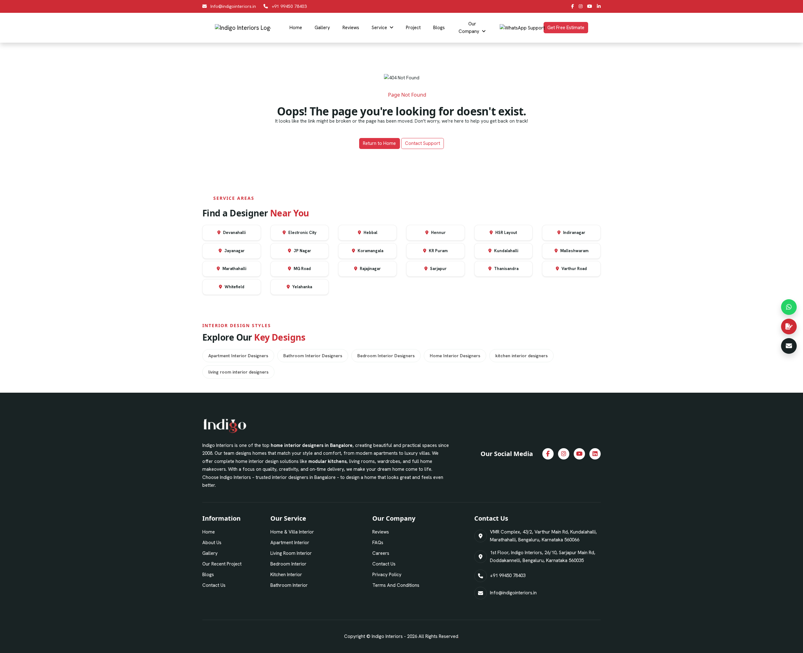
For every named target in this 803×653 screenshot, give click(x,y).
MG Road (302, 268)
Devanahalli (234, 232)
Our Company (469, 28)
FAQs (377, 542)
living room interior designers (238, 372)
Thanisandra (505, 268)
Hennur (438, 232)
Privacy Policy (387, 574)
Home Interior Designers (455, 355)
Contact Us (214, 585)
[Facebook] (572, 6)
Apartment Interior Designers (238, 355)
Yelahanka (301, 286)
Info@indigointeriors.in (233, 6)
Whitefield (234, 286)
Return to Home (379, 143)
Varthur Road (574, 268)
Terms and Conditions (395, 585)
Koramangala (370, 250)
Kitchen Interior (286, 574)
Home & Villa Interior (292, 532)
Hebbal (370, 232)
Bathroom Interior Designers (312, 355)
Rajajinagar (370, 268)
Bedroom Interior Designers (386, 355)
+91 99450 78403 (289, 6)
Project (413, 27)
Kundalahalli (505, 250)
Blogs (439, 27)
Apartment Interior (289, 542)
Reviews (351, 27)
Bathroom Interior (289, 585)
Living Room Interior (291, 553)
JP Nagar (302, 250)
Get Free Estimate (565, 27)
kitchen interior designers (521, 355)
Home (296, 27)
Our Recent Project (222, 564)
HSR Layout (505, 232)
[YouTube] (589, 6)
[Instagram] (580, 6)
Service (379, 27)
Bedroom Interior (288, 564)
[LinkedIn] (599, 6)
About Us (211, 542)
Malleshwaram (573, 250)
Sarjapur (438, 268)
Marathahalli (233, 268)
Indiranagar (573, 232)
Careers (380, 553)
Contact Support (422, 143)
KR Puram (438, 250)
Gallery (322, 27)
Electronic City (301, 232)
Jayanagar (234, 250)
